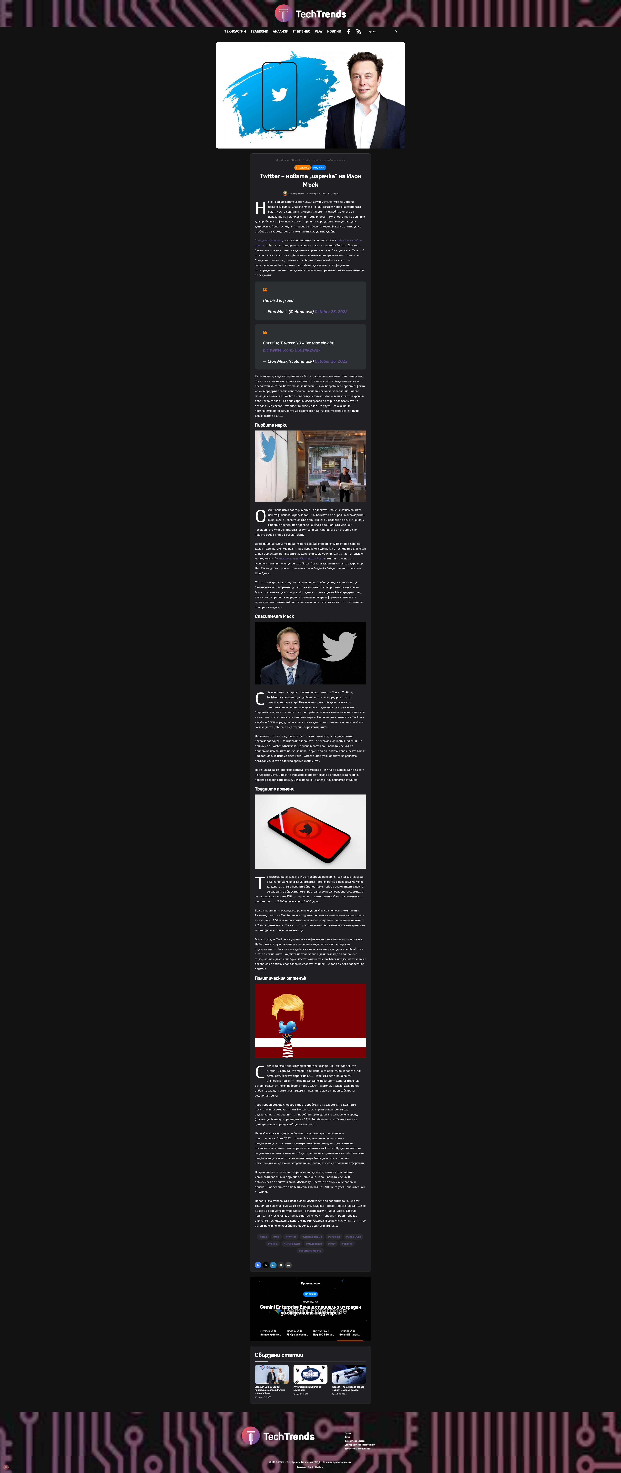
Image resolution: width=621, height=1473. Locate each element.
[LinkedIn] (273, 1265)
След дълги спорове (268, 240)
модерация (315, 1243)
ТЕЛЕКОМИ (259, 31)
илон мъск (354, 1236)
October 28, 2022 (331, 311)
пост (333, 1243)
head (264, 1236)
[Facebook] (258, 1265)
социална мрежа (311, 1250)
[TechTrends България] (310, 13)
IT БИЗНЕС (301, 31)
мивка (274, 1243)
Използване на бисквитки (357, 1448)
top (277, 1236)
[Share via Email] (281, 1265)
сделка (348, 1243)
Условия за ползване (355, 1441)
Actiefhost (318, 1467)
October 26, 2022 (331, 361)
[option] (310, 1309)
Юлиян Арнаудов (296, 193)
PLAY (319, 31)
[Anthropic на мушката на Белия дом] (310, 1374)
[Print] (288, 1265)
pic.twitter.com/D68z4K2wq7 (292, 349)
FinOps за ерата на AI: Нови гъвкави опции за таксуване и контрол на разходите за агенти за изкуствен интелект (311, 1313)
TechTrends (284, 160)
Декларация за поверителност (360, 1444)
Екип (347, 1437)
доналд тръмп (313, 1236)
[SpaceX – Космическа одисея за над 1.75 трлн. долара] (349, 1374)
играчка (335, 1236)
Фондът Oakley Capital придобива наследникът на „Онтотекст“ (270, 1390)
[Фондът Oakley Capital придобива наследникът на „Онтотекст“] (272, 1374)
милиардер (293, 1243)
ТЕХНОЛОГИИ (235, 31)
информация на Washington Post (301, 558)
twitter (291, 1236)
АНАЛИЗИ (281, 31)
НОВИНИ (334, 31)
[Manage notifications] (5, 1467)
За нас (348, 1433)
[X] (265, 1265)
